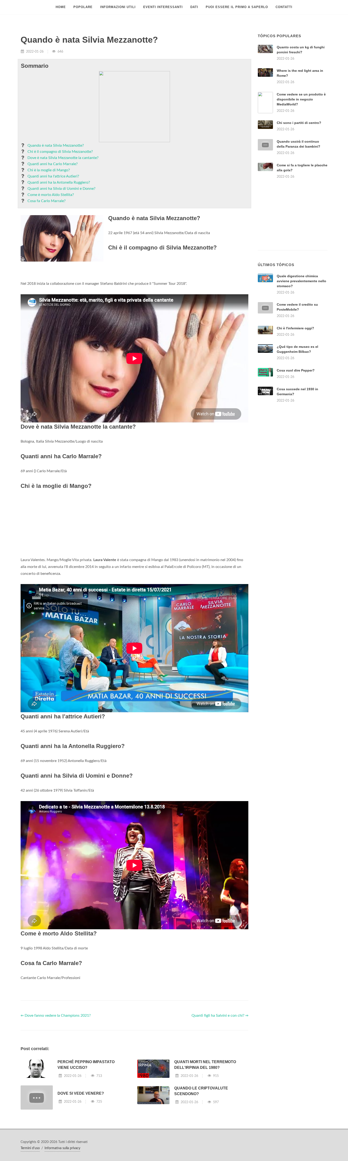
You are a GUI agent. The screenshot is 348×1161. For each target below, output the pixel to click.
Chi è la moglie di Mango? (48, 170)
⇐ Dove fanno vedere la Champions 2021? (56, 1015)
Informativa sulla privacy (62, 1148)
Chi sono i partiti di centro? (299, 123)
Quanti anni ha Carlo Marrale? (52, 164)
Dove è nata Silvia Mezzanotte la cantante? (62, 158)
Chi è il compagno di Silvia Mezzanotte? (60, 152)
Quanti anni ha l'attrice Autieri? (53, 176)
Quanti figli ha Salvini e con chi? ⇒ (220, 1015)
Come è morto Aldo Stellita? (50, 195)
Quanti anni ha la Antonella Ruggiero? (58, 182)
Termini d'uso (30, 1148)
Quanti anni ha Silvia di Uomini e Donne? (61, 188)
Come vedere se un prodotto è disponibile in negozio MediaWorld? (301, 99)
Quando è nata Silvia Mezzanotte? (55, 145)
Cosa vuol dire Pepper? (296, 370)
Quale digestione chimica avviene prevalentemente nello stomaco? (301, 281)
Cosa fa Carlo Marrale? (46, 201)
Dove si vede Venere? (81, 1093)
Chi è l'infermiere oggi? (295, 328)
